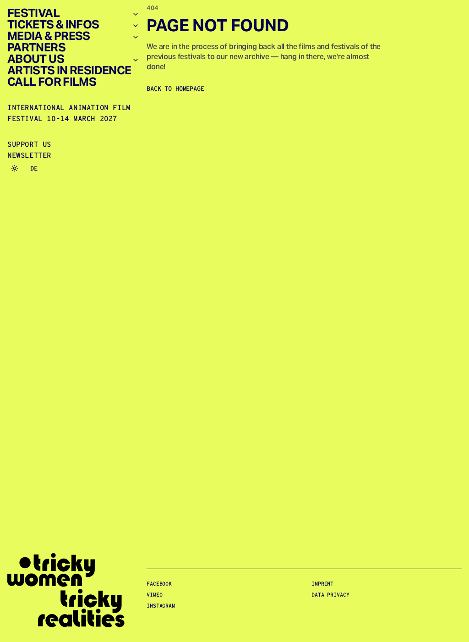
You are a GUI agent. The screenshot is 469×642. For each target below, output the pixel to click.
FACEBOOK (159, 584)
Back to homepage (175, 88)
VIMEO (154, 595)
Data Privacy (330, 595)
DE (34, 168)
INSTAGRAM (161, 606)
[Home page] (73, 590)
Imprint (322, 584)
